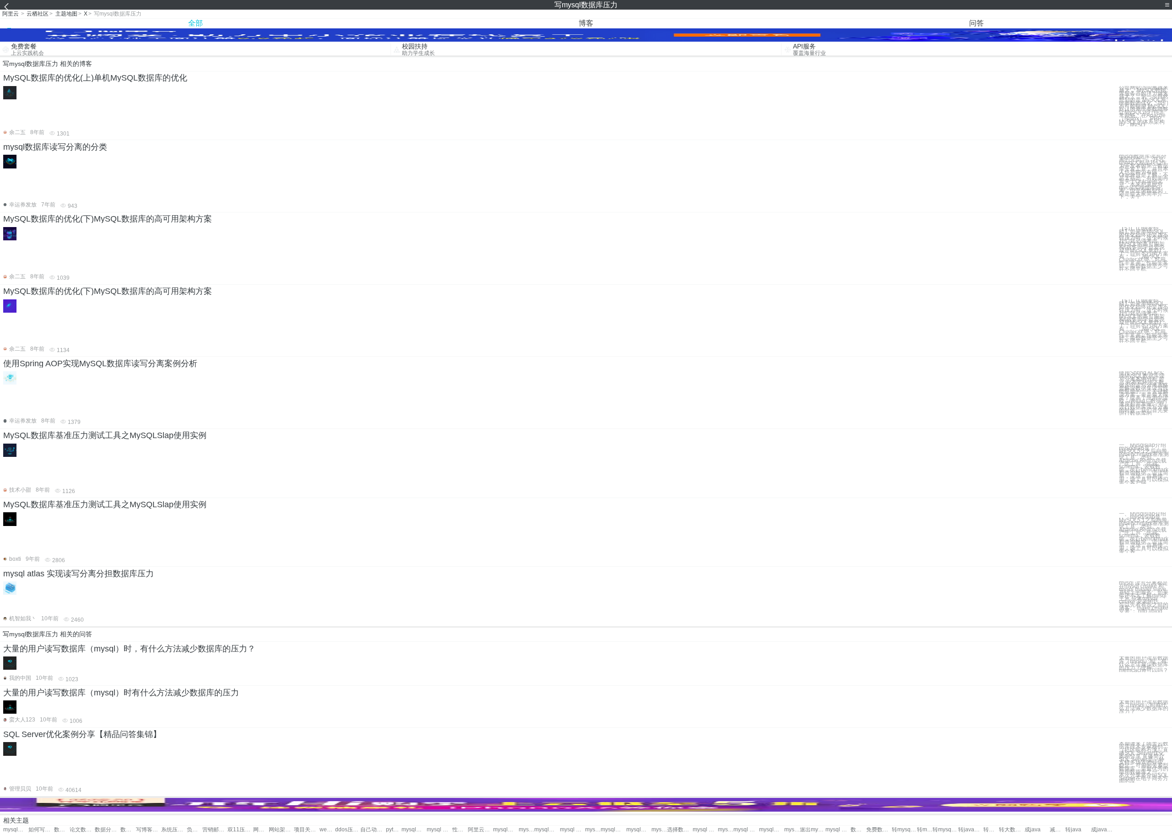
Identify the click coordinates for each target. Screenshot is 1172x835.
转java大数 (970, 829)
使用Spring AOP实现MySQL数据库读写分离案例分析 (100, 363)
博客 (586, 23)
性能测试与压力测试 (460, 829)
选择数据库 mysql (679, 829)
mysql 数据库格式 (838, 829)
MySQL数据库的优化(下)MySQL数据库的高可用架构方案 (107, 218)
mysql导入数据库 (593, 829)
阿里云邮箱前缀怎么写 (480, 829)
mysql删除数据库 (638, 829)
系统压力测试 (173, 829)
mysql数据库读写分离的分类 (55, 147)
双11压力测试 (240, 829)
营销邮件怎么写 (215, 829)
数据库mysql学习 (858, 829)
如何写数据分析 (41, 829)
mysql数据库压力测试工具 (15, 829)
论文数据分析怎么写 (82, 829)
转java (1073, 829)
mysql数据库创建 (546, 829)
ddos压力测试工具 (347, 829)
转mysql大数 (945, 829)
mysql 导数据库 (746, 829)
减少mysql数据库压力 (1057, 829)
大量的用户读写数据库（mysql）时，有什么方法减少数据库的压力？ (129, 648)
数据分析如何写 (62, 829)
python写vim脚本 (394, 829)
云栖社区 (38, 14)
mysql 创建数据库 (526, 829)
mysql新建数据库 (505, 829)
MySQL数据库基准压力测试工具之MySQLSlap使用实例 (104, 435)
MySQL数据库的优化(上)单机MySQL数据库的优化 (95, 77)
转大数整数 (991, 829)
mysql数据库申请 (771, 829)
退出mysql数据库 (812, 829)
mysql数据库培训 (659, 829)
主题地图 (66, 14)
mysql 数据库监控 (572, 829)
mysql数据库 (414, 829)
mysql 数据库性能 (705, 829)
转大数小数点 (1011, 829)
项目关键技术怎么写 (306, 829)
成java (1033, 829)
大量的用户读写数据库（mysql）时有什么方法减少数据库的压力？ (1143, 706)
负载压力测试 (194, 829)
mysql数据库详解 (792, 829)
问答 (976, 23)
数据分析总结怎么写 (128, 829)
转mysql (925, 829)
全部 (195, 23)
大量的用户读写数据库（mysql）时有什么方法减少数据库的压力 (121, 692)
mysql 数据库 (439, 829)
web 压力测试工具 (327, 829)
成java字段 (1103, 829)
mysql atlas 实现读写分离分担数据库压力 (78, 573)
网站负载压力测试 (261, 829)
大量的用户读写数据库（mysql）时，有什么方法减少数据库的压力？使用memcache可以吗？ (1143, 664)
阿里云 (10, 14)
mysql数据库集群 (613, 829)
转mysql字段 (904, 829)
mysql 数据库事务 (725, 829)
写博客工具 (148, 829)
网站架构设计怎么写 (281, 829)
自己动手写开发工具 (372, 829)
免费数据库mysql (878, 829)
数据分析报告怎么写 (107, 829)
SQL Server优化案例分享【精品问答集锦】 (82, 734)
